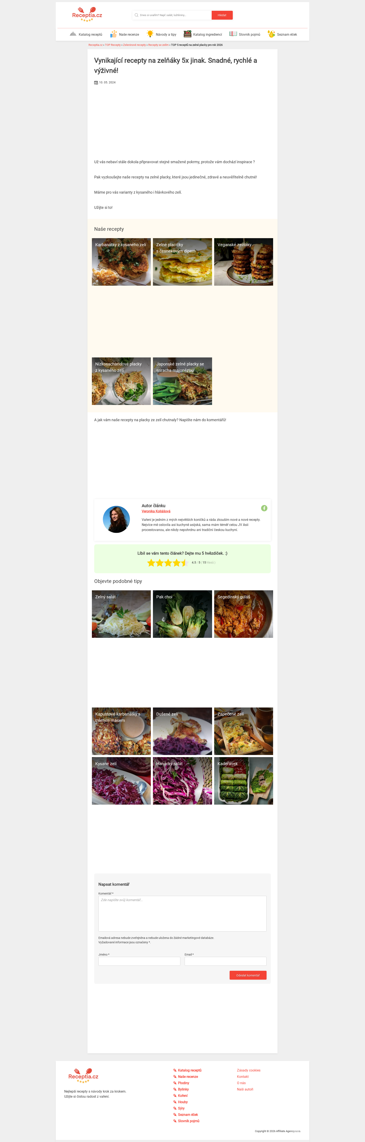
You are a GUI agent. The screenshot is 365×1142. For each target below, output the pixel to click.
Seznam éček (287, 35)
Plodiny (183, 1083)
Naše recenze (129, 35)
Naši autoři (245, 1089)
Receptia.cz (95, 44)
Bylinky (183, 1089)
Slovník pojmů (249, 35)
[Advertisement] (182, 117)
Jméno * (103, 954)
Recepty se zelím (158, 44)
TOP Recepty (113, 44)
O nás (241, 1083)
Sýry (181, 1108)
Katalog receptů (90, 35)
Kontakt (243, 1077)
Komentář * (105, 893)
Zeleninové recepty (134, 44)
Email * (189, 954)
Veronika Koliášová (156, 511)
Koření (183, 1096)
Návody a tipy (166, 35)
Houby (183, 1102)
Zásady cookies (248, 1070)
